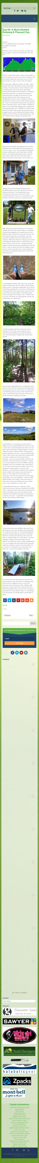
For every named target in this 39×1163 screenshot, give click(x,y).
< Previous (7, 615)
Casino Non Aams (19, 1130)
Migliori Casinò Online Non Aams (19, 1141)
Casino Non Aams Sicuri (19, 1126)
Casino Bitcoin (19, 1109)
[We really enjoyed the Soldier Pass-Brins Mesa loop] (19, 777)
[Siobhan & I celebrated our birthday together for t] (19, 876)
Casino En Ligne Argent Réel (19, 1122)
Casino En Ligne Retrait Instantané (19, 1118)
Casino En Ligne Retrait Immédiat (19, 1133)
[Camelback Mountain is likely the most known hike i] (19, 711)
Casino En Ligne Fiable (20, 1137)
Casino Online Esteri (19, 1115)
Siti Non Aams (19, 1111)
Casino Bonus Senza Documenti (19, 1107)
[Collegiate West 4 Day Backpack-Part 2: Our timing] (19, 942)
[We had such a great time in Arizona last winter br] (19, 843)
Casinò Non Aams (19, 1113)
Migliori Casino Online (19, 1116)
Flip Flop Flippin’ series (9, 150)
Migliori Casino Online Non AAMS (19, 1128)
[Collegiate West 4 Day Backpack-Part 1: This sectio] (19, 975)
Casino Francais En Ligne (19, 1135)
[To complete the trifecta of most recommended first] (19, 810)
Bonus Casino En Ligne (19, 1120)
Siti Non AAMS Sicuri (19, 1124)
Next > (31, 615)
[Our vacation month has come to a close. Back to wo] (19, 909)
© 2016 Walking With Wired (11, 1154)
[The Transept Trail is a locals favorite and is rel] (19, 744)
